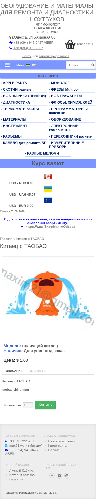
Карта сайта (57, 445)
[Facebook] (52, 475)
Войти (26, 56)
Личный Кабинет (21, 470)
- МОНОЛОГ (59, 83)
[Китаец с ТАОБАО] (48, 335)
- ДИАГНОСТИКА (15, 102)
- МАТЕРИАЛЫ (13, 119)
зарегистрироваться (54, 56)
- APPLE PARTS (14, 83)
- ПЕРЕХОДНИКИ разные (70, 136)
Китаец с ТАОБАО (30, 239)
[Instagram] (66, 476)
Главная (6, 239)
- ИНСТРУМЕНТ (14, 126)
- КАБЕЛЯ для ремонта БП (24, 143)
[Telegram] (59, 476)
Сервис (53, 450)
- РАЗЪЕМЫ (11, 136)
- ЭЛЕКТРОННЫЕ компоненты (64, 128)
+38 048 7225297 (20, 441)
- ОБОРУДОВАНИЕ (65, 119)
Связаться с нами (61, 441)
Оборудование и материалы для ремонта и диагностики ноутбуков (46, 12)
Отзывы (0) (38, 371)
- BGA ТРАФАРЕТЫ (65, 96)
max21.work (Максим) (25, 445)
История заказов (21, 475)
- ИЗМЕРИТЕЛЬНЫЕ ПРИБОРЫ (66, 145)
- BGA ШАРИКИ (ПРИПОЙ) (23, 96)
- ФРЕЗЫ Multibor (64, 89)
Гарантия (16, 479)
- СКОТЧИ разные (16, 89)
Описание (14, 371)
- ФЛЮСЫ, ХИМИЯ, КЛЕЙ (70, 102)
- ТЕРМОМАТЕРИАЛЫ (20, 109)
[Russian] (28, 65)
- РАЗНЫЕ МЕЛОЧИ (42, 153)
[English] (34, 65)
